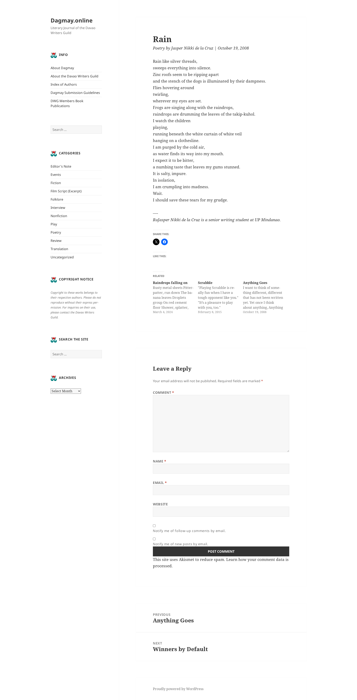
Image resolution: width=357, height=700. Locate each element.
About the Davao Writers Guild (74, 76)
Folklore (57, 199)
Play (54, 224)
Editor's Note (61, 166)
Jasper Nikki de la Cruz (192, 48)
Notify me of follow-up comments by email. (189, 531)
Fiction (56, 183)
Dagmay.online (72, 20)
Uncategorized (62, 257)
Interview (58, 207)
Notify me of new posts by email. (180, 544)
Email (160, 482)
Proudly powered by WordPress (178, 689)
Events (56, 174)
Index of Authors (64, 84)
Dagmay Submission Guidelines (75, 92)
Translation (59, 249)
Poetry (56, 232)
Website (160, 504)
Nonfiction (59, 216)
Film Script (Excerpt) (66, 191)
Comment (163, 392)
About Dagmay (62, 68)
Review (56, 240)
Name (159, 461)
